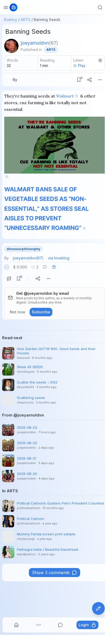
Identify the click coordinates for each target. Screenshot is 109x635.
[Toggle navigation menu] (5, 7)
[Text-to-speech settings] (100, 60)
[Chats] (60, 624)
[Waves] (38, 624)
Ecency (10, 19)
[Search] (100, 7)
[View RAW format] (9, 278)
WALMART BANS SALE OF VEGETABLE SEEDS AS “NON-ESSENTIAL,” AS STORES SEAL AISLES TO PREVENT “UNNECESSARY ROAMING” (46, 208)
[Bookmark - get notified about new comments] (79, 79)
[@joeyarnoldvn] (11, 46)
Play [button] (81, 65)
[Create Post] (98, 608)
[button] (6, 267)
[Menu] (100, 79)
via (58, 258)
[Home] (16, 624)
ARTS (25, 19)
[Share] (89, 79)
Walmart (65, 96)
